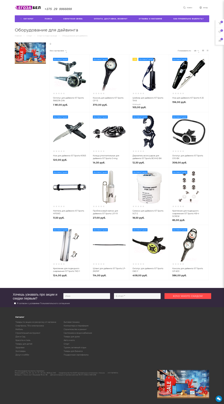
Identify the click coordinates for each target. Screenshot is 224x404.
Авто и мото (69, 340)
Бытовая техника (71, 322)
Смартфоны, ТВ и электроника (29, 326)
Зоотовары (20, 351)
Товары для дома (72, 336)
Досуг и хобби (22, 355)
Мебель (19, 329)
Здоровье (19, 347)
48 (195, 51)
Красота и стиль (22, 340)
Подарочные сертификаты (76, 355)
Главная (18, 36)
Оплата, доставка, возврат (111, 19)
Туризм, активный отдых (75, 347)
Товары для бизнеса (73, 351)
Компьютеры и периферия (76, 326)
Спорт (66, 344)
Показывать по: (184, 51)
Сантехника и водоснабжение (78, 333)
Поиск (48, 19)
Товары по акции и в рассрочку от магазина (35, 322)
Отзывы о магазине (150, 19)
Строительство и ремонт (75, 329)
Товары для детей (23, 344)
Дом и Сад (20, 336)
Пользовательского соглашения (55, 303)
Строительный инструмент (27, 333)
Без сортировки (57, 51)
